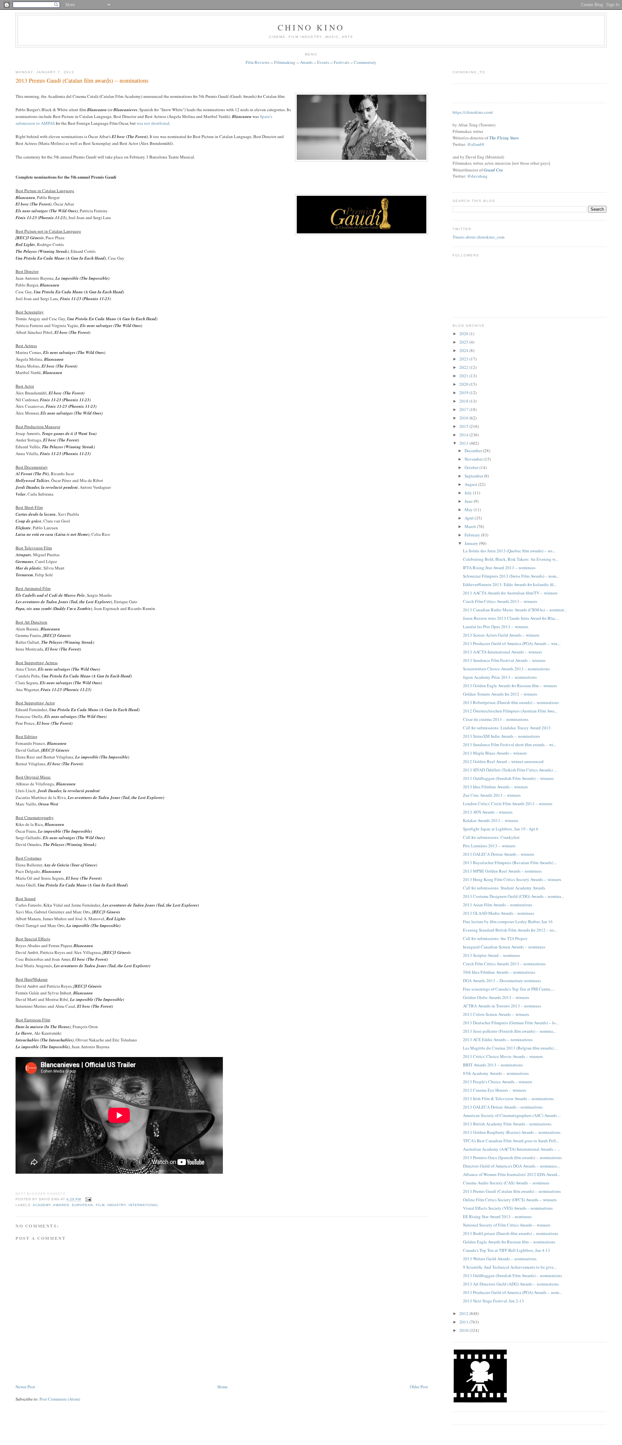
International (144, 1205)
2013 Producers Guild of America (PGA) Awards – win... (511, 643)
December (474, 450)
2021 (464, 376)
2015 (464, 426)
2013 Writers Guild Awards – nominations (499, 1259)
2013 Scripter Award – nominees (491, 955)
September (474, 476)
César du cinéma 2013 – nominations (495, 719)
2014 (464, 435)
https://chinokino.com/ (473, 112)
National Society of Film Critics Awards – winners (506, 1225)
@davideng (477, 176)
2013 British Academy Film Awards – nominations (507, 1124)
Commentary (365, 62)
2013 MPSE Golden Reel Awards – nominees (502, 871)
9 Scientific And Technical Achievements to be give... (510, 1267)
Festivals (341, 62)
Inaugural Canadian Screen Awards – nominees (504, 947)
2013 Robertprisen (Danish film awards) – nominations (511, 702)
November (474, 459)
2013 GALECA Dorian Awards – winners (498, 854)
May (469, 509)
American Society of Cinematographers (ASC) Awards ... (512, 1115)
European (82, 1205)
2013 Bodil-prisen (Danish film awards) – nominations (510, 1233)
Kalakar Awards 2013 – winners (490, 820)
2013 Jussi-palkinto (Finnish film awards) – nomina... (509, 1031)
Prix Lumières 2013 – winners (489, 846)
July (469, 493)
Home (222, 1387)
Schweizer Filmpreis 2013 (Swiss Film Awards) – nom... (511, 576)
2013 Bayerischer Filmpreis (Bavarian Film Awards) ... (510, 862)
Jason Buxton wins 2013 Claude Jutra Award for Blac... (511, 618)
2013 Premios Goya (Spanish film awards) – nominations (512, 1157)
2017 (464, 409)
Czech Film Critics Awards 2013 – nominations (504, 964)
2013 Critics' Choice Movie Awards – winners (503, 1056)
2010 (464, 1330)
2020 (464, 384)
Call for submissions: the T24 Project (495, 938)
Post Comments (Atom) (60, 1399)
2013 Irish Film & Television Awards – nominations (508, 1098)
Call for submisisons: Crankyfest (491, 837)
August (471, 484)
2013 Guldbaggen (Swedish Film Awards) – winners (508, 778)
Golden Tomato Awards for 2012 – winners (500, 694)
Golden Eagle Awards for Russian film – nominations (509, 1242)
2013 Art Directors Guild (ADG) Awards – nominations (511, 1284)
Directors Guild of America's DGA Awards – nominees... (511, 1166)
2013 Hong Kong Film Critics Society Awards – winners (512, 879)
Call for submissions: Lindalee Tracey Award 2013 (507, 728)
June (469, 501)
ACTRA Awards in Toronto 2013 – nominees (502, 1006)
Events (323, 62)
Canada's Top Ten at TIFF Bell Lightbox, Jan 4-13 (506, 1250)
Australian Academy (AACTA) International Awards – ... (511, 1149)
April (470, 518)
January (472, 543)
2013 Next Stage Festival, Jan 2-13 (493, 1301)
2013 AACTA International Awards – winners (502, 652)
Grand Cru (493, 170)
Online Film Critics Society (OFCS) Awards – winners (510, 1200)
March (471, 526)
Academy (42, 1205)
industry (116, 1205)
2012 (464, 1313)
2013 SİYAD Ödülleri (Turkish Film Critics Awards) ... (510, 770)
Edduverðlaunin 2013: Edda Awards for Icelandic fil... (510, 584)
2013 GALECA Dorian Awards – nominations (503, 1107)
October (472, 467)
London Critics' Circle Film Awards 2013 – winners (507, 803)
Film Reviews (258, 62)
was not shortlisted (153, 123)
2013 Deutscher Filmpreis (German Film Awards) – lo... (511, 1023)
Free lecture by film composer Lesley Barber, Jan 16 (508, 921)
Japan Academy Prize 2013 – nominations (500, 677)
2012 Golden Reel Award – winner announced (503, 761)
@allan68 (475, 144)
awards (61, 1205)
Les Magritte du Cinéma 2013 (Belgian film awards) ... (510, 1048)
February (473, 535)
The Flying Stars (504, 138)
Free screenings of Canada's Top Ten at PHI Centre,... (508, 989)
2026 (464, 333)
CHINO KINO (311, 27)
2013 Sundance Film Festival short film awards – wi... (509, 744)
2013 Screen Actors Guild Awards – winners (501, 635)
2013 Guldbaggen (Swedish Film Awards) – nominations (512, 1275)
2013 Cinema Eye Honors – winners (494, 1090)
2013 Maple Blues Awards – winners (495, 753)
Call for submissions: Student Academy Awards (504, 888)
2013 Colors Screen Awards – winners (496, 1014)
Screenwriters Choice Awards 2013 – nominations (506, 669)
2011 (464, 1322)
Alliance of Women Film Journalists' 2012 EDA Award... (511, 1174)
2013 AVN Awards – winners (488, 812)
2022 (464, 367)
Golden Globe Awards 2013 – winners (496, 997)
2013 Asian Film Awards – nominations (497, 905)
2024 (464, 350)
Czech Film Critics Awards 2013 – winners (500, 601)
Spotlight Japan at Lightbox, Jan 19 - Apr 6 (500, 829)
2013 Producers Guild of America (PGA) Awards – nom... (512, 1292)
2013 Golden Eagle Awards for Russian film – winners (510, 685)
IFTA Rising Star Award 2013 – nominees (499, 567)
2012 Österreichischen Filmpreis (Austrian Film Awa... (510, 711)
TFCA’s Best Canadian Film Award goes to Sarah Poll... (511, 1141)
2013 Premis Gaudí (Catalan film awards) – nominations (82, 80)
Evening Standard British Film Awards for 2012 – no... (510, 930)
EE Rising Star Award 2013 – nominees (497, 1216)
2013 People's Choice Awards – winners (497, 1082)
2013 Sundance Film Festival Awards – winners (504, 660)
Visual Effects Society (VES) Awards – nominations (508, 1208)
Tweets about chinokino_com (478, 237)
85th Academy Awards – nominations (496, 1073)
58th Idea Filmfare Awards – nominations (499, 972)
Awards (306, 62)
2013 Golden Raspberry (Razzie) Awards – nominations (511, 1132)
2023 (464, 359)
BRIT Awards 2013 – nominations (493, 1065)
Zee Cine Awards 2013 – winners (492, 795)
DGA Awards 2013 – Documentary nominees (502, 980)
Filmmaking (284, 62)
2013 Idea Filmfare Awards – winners (495, 787)
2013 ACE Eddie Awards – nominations (498, 1039)
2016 (464, 418)
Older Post (419, 1387)
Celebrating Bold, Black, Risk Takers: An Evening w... (510, 559)
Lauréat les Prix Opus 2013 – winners (495, 626)
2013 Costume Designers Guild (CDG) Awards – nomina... (513, 896)
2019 (464, 392)
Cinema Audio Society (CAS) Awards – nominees (506, 1183)
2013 (464, 443)
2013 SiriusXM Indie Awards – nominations (501, 736)
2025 (464, 342)
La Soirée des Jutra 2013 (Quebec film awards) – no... (509, 551)
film (100, 1205)
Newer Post (25, 1387)
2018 (464, 401)
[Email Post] (87, 1199)
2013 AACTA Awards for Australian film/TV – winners (510, 593)
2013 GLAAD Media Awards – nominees (498, 913)
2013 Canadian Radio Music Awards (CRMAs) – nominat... (515, 610)
